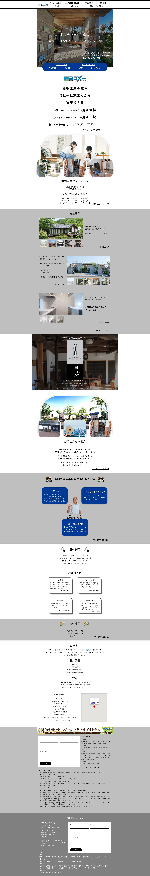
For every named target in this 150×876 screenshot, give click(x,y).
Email (41, 745)
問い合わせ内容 (43, 751)
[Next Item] (79, 228)
